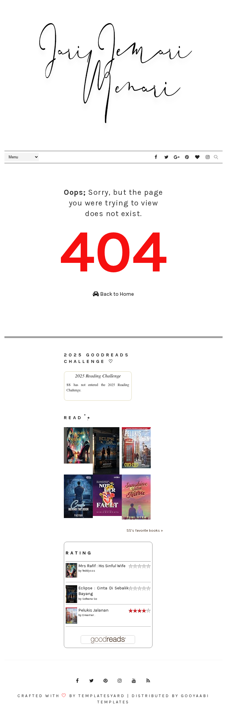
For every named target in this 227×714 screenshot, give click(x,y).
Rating (79, 553)
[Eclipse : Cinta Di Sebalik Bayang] (106, 450)
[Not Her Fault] (107, 494)
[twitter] (166, 157)
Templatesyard (101, 695)
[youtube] (134, 681)
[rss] (148, 681)
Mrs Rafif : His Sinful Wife (101, 565)
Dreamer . (88, 615)
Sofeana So (89, 599)
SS (69, 384)
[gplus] (176, 157)
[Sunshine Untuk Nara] (136, 496)
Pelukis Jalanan (93, 610)
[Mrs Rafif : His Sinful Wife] (78, 445)
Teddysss (88, 571)
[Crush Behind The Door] (78, 495)
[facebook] (156, 157)
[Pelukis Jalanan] (136, 447)
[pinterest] (187, 157)
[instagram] (207, 157)
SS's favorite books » (145, 530)
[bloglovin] (197, 157)
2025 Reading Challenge (98, 375)
